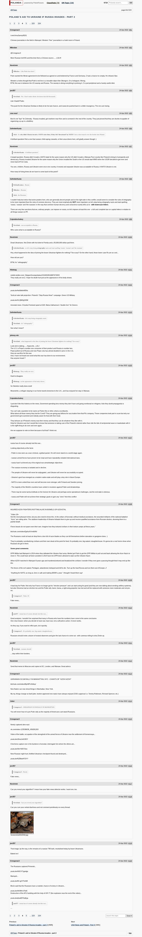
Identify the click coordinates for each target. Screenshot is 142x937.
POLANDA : (17, 3)
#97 (130, 146)
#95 (130, 113)
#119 (130, 843)
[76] (53, 3)
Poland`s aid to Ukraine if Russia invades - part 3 (28, 925)
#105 (130, 365)
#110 (130, 608)
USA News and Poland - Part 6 (83, 925)
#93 (130, 65)
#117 (130, 784)
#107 (130, 438)
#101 (130, 270)
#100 (130, 237)
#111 (130, 643)
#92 (130, 48)
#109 (130, 580)
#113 (130, 674)
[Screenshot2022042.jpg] (22, 822)
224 (39, 23)
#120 (130, 861)
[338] (68, 3)
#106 (130, 398)
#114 (130, 701)
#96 (130, 128)
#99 (130, 219)
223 (33, 23)
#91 (130, 30)
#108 (130, 504)
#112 (130, 661)
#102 (130, 285)
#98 (130, 179)
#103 (130, 312)
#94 (130, 90)
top (130, 933)
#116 (130, 766)
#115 (130, 719)
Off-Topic (13, 10)
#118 (130, 797)
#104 (130, 335)
